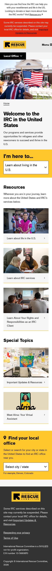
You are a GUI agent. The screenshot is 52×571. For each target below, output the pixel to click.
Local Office (11, 55)
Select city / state (17, 467)
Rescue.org (35, 14)
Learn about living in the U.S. (21, 167)
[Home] (14, 44)
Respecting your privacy (16, 532)
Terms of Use (10, 537)
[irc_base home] (26, 496)
